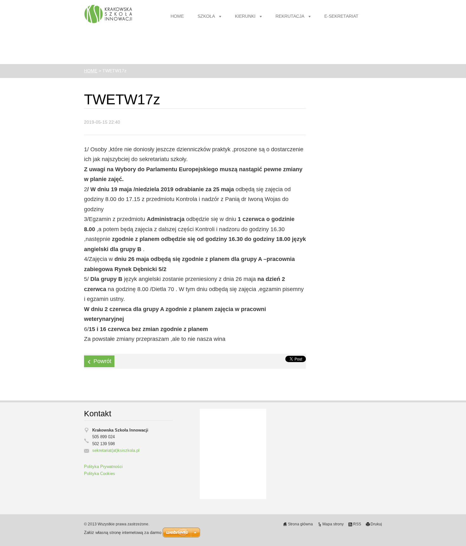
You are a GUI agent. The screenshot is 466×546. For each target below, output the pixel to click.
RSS (357, 524)
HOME (177, 16)
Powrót (102, 361)
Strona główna (300, 524)
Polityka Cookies (99, 473)
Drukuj (376, 524)
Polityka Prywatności (103, 467)
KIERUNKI (245, 16)
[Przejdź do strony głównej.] (108, 14)
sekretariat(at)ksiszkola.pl (115, 450)
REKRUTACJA (289, 16)
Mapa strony (333, 524)
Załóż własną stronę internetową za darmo (122, 532)
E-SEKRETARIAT (341, 16)
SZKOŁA (206, 16)
